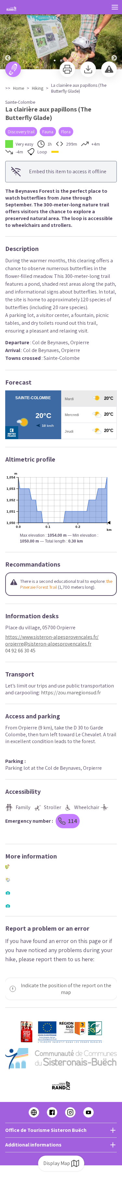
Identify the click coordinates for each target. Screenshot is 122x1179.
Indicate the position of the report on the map (66, 989)
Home (18, 88)
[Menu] (115, 7)
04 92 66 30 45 (20, 650)
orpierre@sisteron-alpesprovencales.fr (48, 643)
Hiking (37, 88)
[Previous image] (8, 35)
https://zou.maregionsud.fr (71, 692)
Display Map (56, 1163)
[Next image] (114, 35)
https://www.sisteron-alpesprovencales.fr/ (52, 637)
